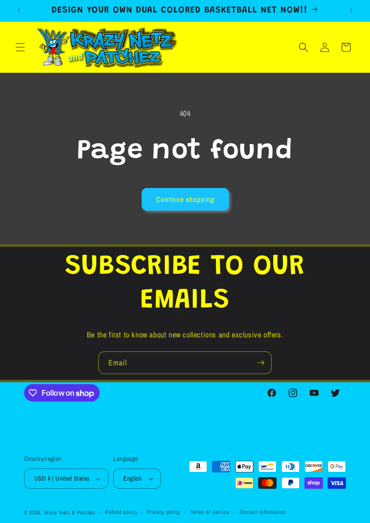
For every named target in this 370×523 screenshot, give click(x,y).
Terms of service (210, 512)
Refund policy (121, 512)
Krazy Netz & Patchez (70, 512)
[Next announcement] (351, 10)
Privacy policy (164, 512)
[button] (20, 47)
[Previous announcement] (18, 10)
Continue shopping (185, 199)
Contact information (262, 512)
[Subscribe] (260, 362)
